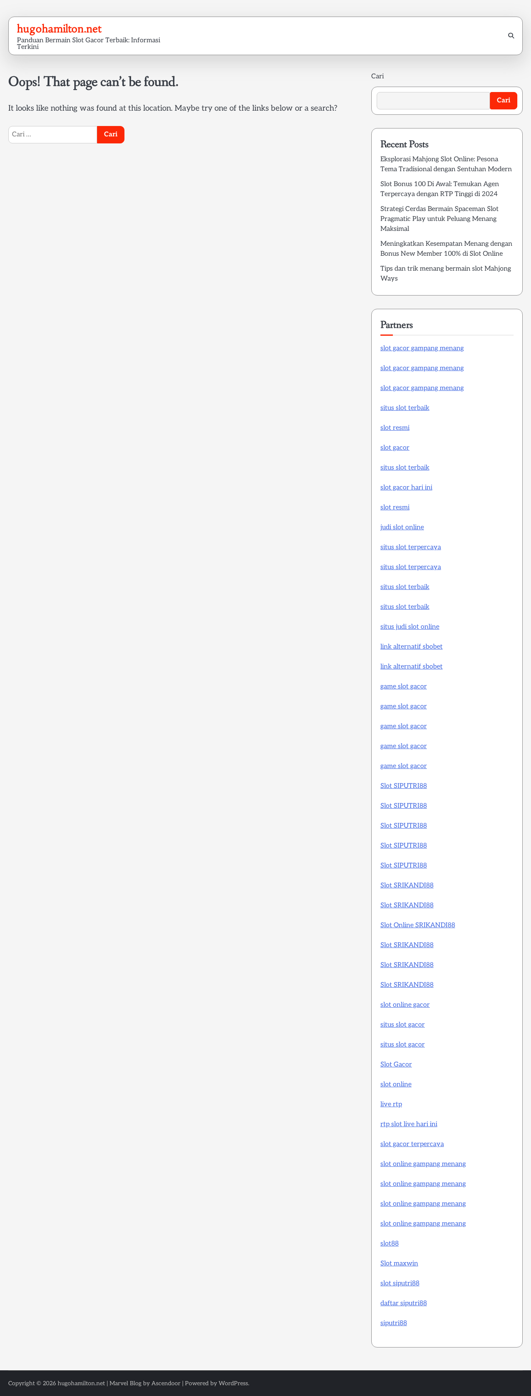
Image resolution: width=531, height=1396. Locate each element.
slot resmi (394, 428)
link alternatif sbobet (411, 647)
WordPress (233, 1383)
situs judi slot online (409, 627)
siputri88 (393, 1323)
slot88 (389, 1244)
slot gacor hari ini (406, 488)
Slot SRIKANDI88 (407, 885)
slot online (396, 1084)
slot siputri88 (399, 1283)
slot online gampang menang (423, 1164)
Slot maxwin (399, 1264)
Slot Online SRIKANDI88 (417, 925)
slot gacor (394, 448)
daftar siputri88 (403, 1303)
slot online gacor (405, 1005)
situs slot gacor (402, 1025)
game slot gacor (403, 687)
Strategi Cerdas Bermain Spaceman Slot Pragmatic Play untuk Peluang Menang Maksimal (439, 219)
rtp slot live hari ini (408, 1124)
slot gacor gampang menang (422, 348)
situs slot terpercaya (410, 547)
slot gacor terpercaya (412, 1144)
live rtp (391, 1104)
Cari (377, 76)
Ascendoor (165, 1383)
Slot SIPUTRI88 (403, 786)
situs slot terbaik (404, 408)
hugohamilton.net (59, 28)
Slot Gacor (396, 1065)
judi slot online (402, 527)
